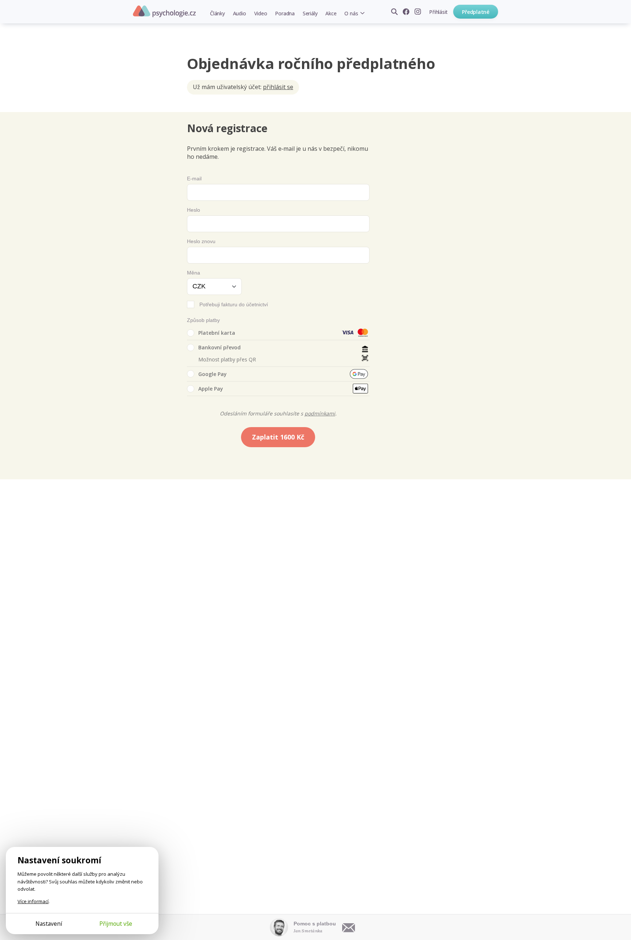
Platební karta (216, 332)
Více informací (33, 901)
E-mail (194, 178)
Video (260, 13)
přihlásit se (278, 87)
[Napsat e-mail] (349, 927)
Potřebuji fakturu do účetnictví (233, 304)
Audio (239, 13)
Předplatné (475, 11)
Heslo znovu (201, 241)
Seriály (310, 13)
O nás (351, 13)
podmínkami (320, 413)
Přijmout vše (115, 924)
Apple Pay (210, 388)
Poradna (284, 13)
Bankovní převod (219, 347)
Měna (193, 273)
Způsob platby (203, 320)
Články (217, 13)
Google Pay (212, 374)
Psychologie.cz (164, 11)
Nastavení (48, 924)
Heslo (193, 210)
